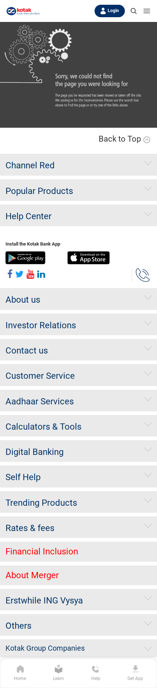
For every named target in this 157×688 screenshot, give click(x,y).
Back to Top (121, 138)
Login (113, 10)
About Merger (32, 575)
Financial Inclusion (41, 551)
